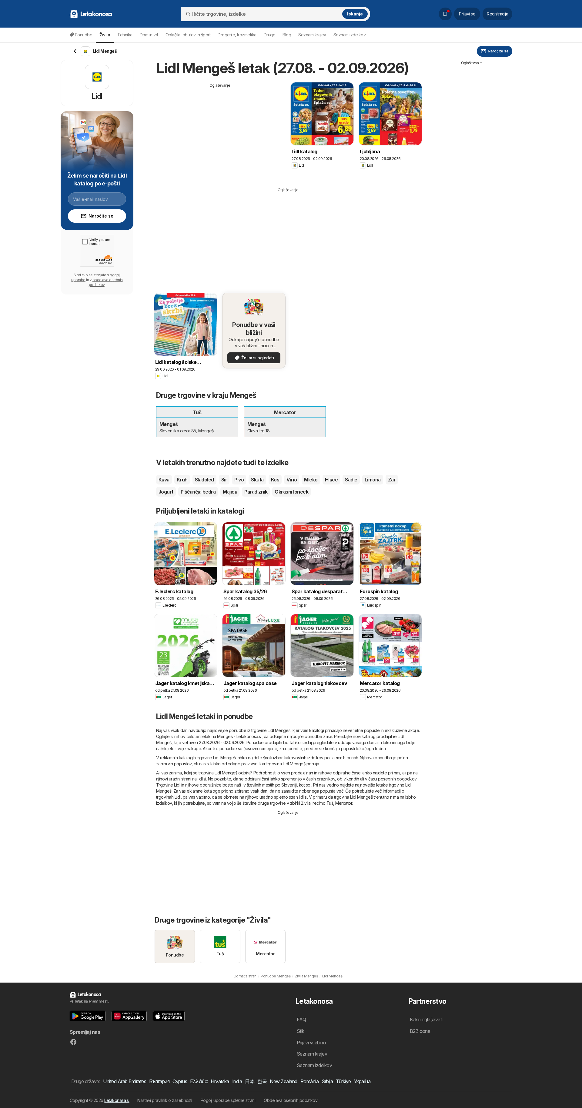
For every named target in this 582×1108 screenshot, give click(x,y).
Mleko (310, 480)
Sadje (351, 480)
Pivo (239, 480)
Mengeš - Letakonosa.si (239, 736)
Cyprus (179, 1081)
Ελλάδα (199, 1081)
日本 (249, 1081)
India (237, 1081)
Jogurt (166, 492)
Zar (392, 480)
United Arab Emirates (124, 1081)
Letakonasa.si (116, 1100)
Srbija (327, 1081)
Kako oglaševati (426, 1019)
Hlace (331, 480)
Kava (164, 480)
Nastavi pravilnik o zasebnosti (164, 1100)
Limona (373, 480)
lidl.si (202, 778)
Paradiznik (255, 492)
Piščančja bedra (198, 492)
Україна (362, 1081)
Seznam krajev (312, 34)
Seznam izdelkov (349, 34)
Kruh (182, 480)
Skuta (257, 480)
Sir (224, 480)
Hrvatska (220, 1081)
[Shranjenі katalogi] (445, 14)
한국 (262, 1081)
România (309, 1081)
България (159, 1081)
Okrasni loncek (291, 492)
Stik (300, 1031)
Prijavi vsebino (311, 1043)
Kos (275, 480)
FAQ (301, 1019)
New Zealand (283, 1081)
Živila (305, 803)
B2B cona (420, 1031)
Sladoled (204, 480)
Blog (287, 34)
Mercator (343, 803)
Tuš (329, 803)
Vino (291, 480)
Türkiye (343, 1081)
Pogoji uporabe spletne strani (228, 1100)
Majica (230, 492)
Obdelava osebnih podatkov (290, 1100)
